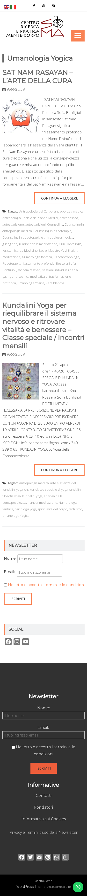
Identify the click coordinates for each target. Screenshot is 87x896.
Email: (10, 571)
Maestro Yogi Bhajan (62, 250)
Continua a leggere (59, 198)
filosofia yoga (11, 496)
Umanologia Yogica (30, 283)
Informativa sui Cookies (44, 819)
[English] (7, 6)
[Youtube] (43, 5)
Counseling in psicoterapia (52, 231)
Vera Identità (55, 283)
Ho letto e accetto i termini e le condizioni (46, 584)
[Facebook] (33, 5)
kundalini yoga (32, 496)
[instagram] (53, 5)
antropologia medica (69, 211)
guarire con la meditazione (38, 244)
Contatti (43, 795)
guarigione (9, 244)
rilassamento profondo (38, 263)
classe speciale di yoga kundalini (58, 489)
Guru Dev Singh (70, 244)
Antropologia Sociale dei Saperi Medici (30, 218)
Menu (78, 35)
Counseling (55, 224)
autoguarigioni (35, 224)
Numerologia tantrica (37, 257)
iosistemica (10, 250)
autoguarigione (13, 224)
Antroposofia (68, 218)
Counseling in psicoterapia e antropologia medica (37, 237)
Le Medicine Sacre (33, 250)
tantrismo (75, 509)
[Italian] (13, 6)
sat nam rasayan (29, 270)
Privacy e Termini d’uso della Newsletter (44, 832)
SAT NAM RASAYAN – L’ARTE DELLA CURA (37, 76)
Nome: (10, 558)
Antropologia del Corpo (36, 211)
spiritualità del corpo (52, 509)
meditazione (11, 257)
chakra (29, 489)
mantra (33, 502)
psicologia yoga (25, 509)
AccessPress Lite (59, 887)
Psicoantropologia (66, 257)
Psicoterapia (11, 263)
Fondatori (43, 807)
